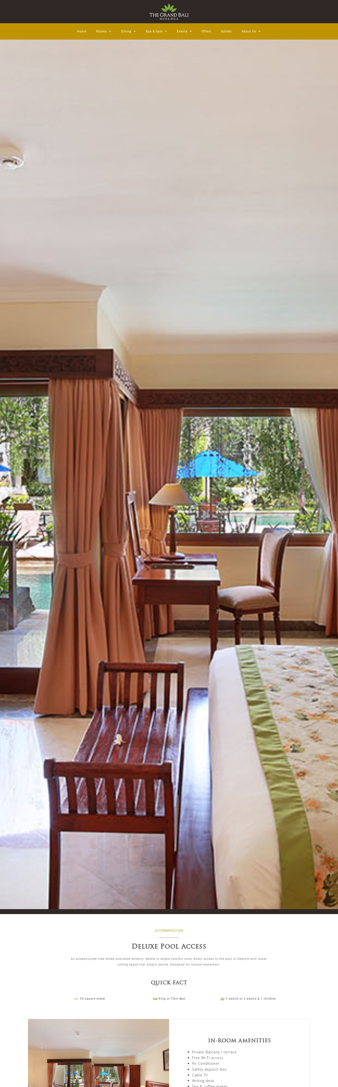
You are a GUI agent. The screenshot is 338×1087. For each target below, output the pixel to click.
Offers (206, 31)
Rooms (101, 31)
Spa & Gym (154, 31)
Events (182, 31)
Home (81, 31)
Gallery (226, 31)
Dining (126, 31)
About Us (249, 31)
